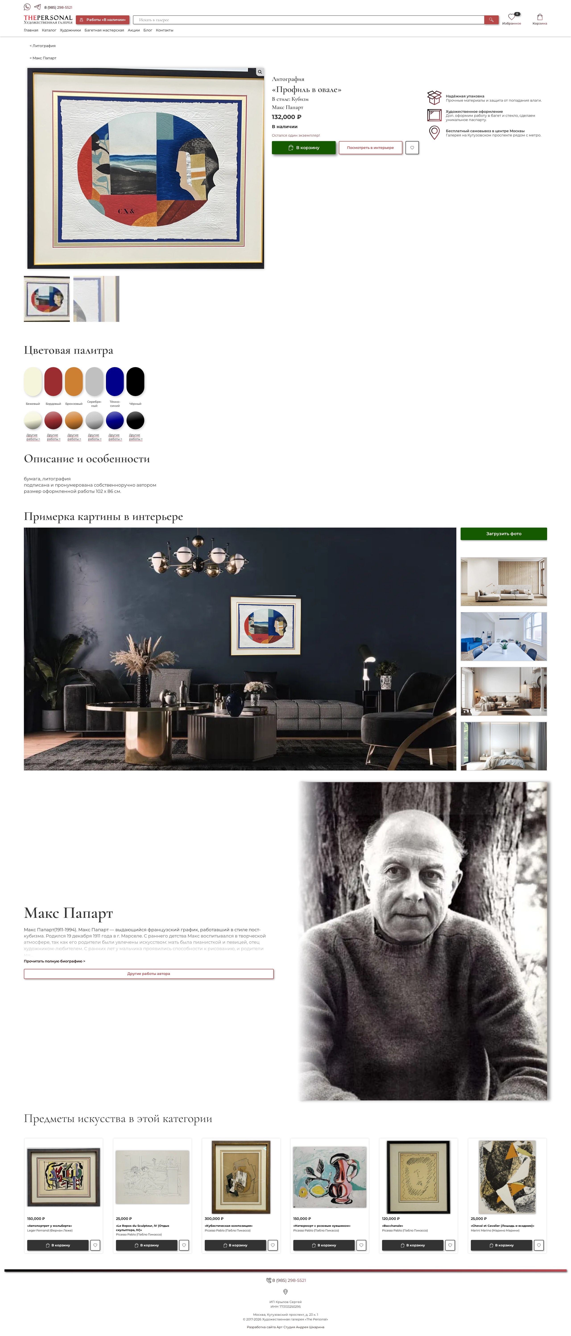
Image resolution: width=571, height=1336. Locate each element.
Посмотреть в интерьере (370, 148)
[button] (260, 72)
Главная (31, 30)
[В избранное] (412, 147)
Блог (147, 30)
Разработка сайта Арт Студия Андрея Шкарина (285, 1327)
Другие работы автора (148, 974)
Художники (70, 30)
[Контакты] (285, 1291)
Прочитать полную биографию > (54, 961)
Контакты (165, 30)
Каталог (49, 30)
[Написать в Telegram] (39, 8)
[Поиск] (491, 19)
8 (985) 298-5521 (58, 7)
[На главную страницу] (48, 19)
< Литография (43, 46)
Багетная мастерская (104, 30)
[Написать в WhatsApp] (29, 8)
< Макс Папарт (43, 58)
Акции (134, 30)
